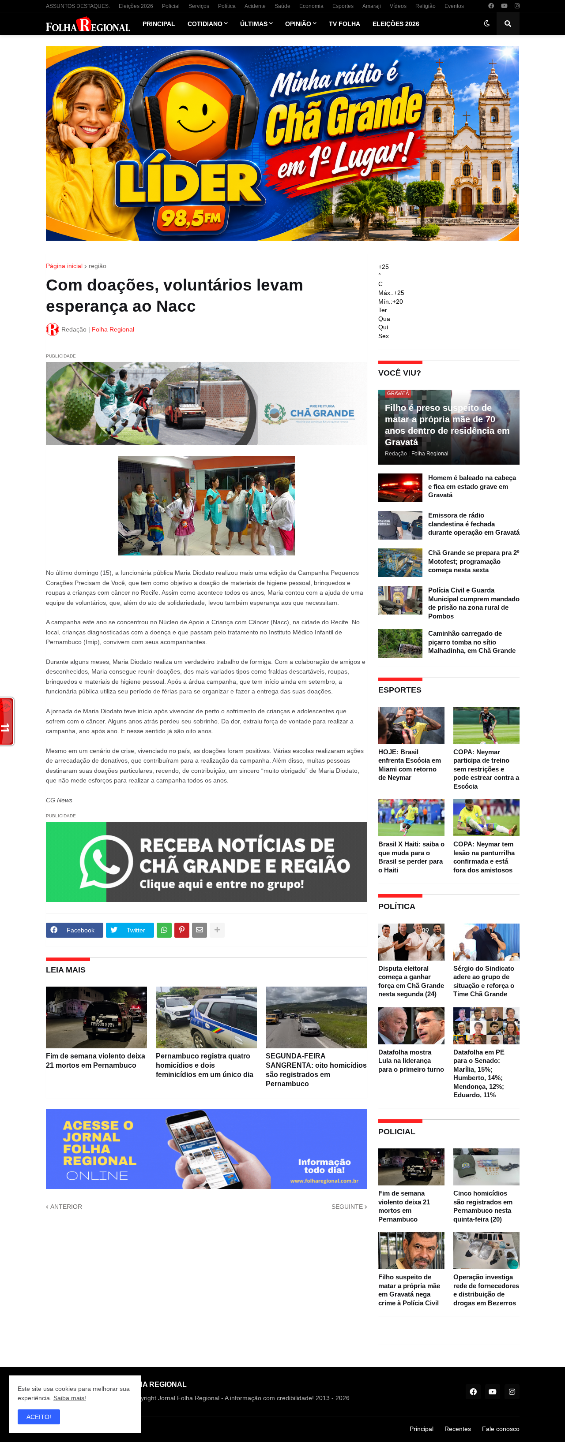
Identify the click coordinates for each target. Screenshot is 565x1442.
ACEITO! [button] (38, 1416)
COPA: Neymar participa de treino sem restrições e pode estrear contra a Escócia (486, 769)
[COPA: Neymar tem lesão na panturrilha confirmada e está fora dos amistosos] (486, 817)
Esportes (343, 6)
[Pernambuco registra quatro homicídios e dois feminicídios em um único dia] (206, 1017)
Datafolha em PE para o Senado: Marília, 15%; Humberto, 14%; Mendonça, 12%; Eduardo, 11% (479, 1073)
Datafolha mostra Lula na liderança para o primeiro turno (411, 1060)
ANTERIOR (66, 1206)
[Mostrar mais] (217, 930)
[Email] (199, 930)
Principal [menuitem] (159, 23)
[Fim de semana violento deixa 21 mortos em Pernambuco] (96, 1017)
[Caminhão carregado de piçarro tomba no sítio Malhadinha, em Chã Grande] (400, 643)
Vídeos (398, 6)
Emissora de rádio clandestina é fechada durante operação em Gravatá (474, 523)
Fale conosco (501, 1428)
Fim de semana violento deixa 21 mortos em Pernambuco (95, 1060)
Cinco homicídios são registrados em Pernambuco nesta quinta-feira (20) (482, 1206)
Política (227, 6)
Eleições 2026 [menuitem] (396, 23)
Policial (171, 6)
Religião (425, 6)
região (97, 266)
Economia (311, 6)
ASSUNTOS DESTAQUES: (78, 6)
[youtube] (504, 6)
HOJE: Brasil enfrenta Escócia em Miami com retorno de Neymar (409, 765)
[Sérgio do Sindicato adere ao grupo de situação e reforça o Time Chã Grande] (486, 942)
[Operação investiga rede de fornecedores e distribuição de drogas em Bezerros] (486, 1250)
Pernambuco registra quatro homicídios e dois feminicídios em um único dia (204, 1065)
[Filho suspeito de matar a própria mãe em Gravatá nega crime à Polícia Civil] (411, 1250)
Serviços (198, 6)
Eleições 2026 (136, 6)
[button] (487, 23)
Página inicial (64, 266)
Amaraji (371, 6)
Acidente (255, 6)
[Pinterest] (181, 930)
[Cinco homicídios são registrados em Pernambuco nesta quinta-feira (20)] (486, 1166)
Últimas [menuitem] (253, 23)
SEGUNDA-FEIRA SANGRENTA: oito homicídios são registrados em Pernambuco (316, 1069)
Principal (421, 1428)
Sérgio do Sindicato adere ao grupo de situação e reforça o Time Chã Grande (483, 981)
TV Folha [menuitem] (344, 23)
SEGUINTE (347, 1206)
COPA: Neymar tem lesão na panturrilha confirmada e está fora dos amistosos (484, 857)
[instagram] (517, 6)
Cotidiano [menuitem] (205, 23)
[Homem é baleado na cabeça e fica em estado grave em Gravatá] (400, 487)
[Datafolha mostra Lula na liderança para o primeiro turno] (411, 1025)
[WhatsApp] (164, 930)
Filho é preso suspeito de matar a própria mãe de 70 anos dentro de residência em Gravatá (447, 425)
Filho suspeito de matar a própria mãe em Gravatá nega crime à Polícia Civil (409, 1290)
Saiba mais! (69, 1397)
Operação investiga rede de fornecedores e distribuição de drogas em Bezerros (486, 1290)
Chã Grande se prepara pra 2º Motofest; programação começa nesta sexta (473, 561)
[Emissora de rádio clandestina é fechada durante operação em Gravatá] (400, 525)
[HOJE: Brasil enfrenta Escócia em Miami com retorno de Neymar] (411, 725)
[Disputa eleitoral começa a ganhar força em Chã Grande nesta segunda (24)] (411, 942)
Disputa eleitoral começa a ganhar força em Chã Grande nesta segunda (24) (411, 981)
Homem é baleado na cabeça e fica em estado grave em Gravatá (472, 486)
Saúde (282, 6)
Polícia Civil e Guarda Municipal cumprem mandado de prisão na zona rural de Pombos (474, 603)
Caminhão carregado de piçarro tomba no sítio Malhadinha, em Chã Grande (472, 642)
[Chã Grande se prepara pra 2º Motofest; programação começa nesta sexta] (400, 562)
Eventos (454, 6)
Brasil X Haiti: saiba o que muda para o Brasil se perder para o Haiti (411, 857)
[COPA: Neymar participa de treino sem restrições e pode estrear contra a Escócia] (486, 725)
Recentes (457, 1428)
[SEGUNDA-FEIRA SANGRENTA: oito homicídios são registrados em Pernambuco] (316, 1017)
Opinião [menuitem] (298, 23)
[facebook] (491, 6)
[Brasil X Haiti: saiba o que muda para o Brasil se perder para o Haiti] (411, 817)
